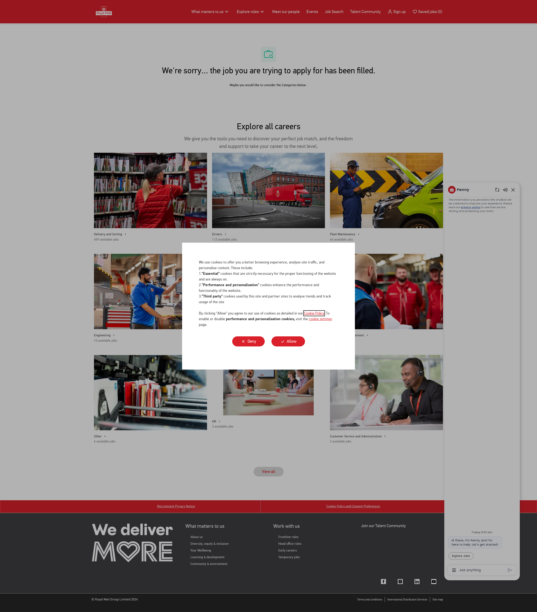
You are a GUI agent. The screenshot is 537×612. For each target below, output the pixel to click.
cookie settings (320, 319)
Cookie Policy (314, 313)
